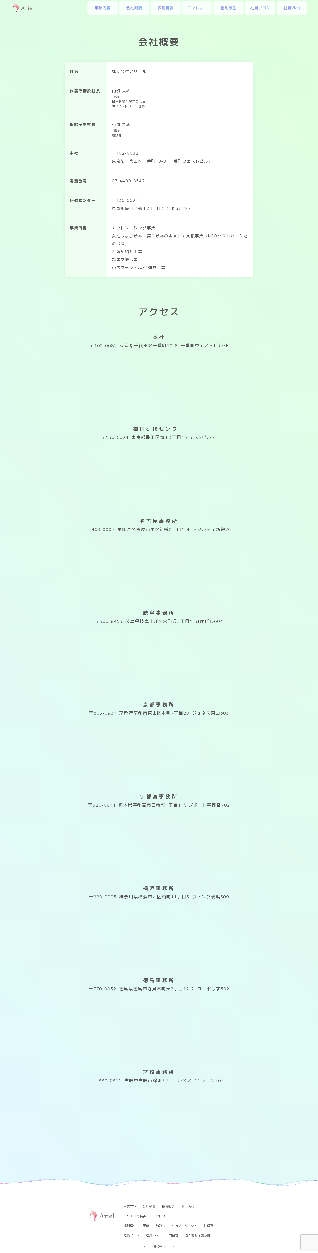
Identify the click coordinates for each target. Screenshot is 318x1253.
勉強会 (160, 1225)
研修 (146, 1225)
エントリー (197, 8)
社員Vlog (291, 8)
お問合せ (171, 1235)
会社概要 (134, 8)
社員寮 (208, 1225)
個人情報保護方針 (197, 1235)
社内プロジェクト (184, 1225)
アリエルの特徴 (134, 1216)
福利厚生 (229, 8)
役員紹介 (168, 1206)
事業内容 (103, 8)
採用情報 (166, 8)
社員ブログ (260, 8)
